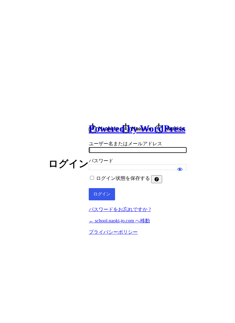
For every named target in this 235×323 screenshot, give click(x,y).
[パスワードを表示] (180, 166)
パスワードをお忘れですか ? (120, 209)
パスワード (101, 160)
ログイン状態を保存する (123, 178)
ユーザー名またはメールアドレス (125, 143)
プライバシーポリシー (113, 232)
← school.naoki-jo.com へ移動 (119, 220)
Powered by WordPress (137, 128)
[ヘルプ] (156, 179)
